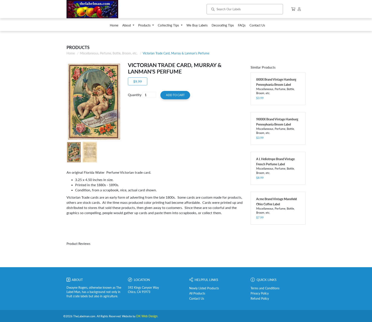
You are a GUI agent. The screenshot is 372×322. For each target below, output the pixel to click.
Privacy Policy (260, 293)
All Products (197, 293)
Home (71, 53)
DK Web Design (147, 316)
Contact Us (196, 298)
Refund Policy (260, 298)
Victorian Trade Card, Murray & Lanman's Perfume (176, 53)
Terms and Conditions (265, 288)
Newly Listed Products (204, 288)
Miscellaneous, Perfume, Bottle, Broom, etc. (108, 53)
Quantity (134, 95)
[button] (128, 26)
